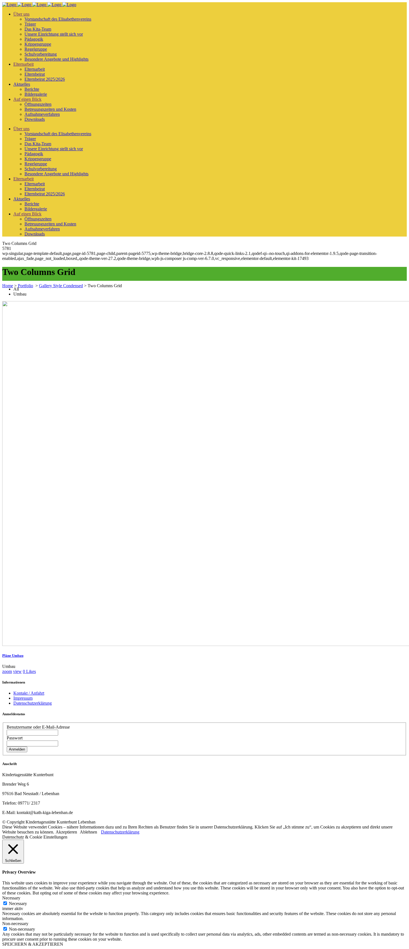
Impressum (23, 698)
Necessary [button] (11, 898)
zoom (7, 671)
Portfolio (25, 285)
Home (7, 285)
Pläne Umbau (12, 655)
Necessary (18, 903)
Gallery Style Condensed (61, 285)
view (17, 671)
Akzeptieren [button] (66, 832)
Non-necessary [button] (15, 923)
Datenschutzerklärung (32, 703)
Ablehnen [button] (88, 832)
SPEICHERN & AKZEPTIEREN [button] (32, 944)
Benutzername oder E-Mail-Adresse (38, 727)
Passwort (15, 738)
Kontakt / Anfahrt (28, 693)
